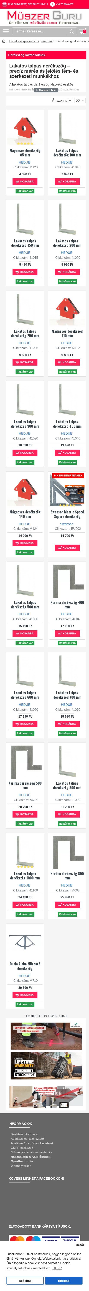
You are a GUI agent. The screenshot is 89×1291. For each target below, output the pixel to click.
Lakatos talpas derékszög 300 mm (25, 424)
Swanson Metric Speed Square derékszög (67, 514)
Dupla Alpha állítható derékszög (25, 966)
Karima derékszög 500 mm (25, 785)
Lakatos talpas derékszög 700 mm (67, 695)
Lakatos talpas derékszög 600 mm (25, 695)
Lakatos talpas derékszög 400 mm (67, 424)
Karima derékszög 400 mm (67, 604)
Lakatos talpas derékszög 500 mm (25, 604)
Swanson (66, 524)
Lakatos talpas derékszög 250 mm (25, 333)
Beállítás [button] (25, 1280)
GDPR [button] (57, 1268)
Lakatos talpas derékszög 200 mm (67, 243)
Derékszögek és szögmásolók (30, 41)
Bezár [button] (80, 1245)
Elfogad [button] (64, 1280)
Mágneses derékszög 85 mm (25, 152)
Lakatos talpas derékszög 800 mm (67, 785)
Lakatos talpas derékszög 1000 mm (25, 876)
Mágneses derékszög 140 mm (25, 514)
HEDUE (24, 162)
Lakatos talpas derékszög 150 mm (25, 243)
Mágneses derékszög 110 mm (67, 333)
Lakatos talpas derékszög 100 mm (67, 152)
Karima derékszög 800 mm (67, 876)
